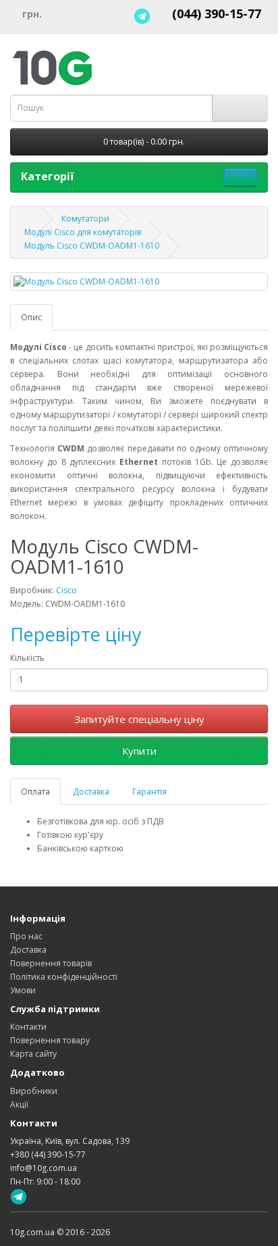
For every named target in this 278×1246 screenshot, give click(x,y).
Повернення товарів (51, 963)
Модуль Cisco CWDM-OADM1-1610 (91, 245)
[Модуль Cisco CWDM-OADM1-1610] (139, 281)
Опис (31, 317)
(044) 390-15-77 (216, 13)
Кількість (27, 658)
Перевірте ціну (76, 634)
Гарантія (149, 791)
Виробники (33, 1091)
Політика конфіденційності (63, 976)
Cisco (66, 590)
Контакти (28, 1026)
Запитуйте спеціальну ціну (139, 719)
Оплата (35, 791)
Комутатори (85, 218)
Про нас (26, 936)
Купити (139, 750)
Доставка (91, 791)
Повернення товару (50, 1040)
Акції (19, 1104)
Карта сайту (33, 1054)
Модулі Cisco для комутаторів (82, 232)
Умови (23, 990)
